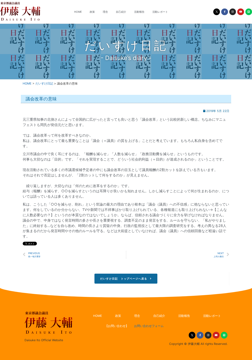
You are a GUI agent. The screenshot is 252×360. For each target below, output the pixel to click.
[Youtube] (240, 11)
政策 (92, 11)
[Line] (248, 11)
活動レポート (160, 11)
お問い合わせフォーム (149, 326)
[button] (125, 279)
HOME (78, 11)
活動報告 (139, 11)
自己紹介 (121, 11)
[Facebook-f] (224, 11)
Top (243, 351)
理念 (105, 11)
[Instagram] (232, 11)
